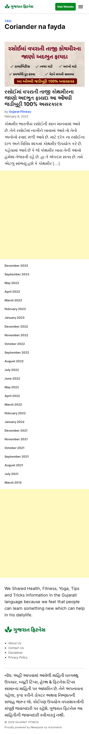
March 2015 (13, 482)
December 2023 (16, 265)
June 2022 (12, 378)
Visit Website (65, 6)
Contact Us (16, 648)
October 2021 (14, 448)
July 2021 (11, 474)
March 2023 (13, 300)
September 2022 (17, 352)
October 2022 (15, 344)
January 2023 (14, 317)
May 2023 (12, 283)
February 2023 (15, 309)
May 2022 (12, 387)
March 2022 (13, 404)
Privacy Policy (18, 657)
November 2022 (16, 335)
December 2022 (16, 326)
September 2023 (17, 274)
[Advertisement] (44, 214)
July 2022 (12, 370)
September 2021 (17, 456)
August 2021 (14, 465)
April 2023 (12, 291)
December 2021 (16, 430)
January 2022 (14, 422)
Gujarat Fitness (20, 111)
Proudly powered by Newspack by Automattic (33, 727)
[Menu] (81, 7)
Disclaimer (15, 652)
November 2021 (16, 439)
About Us (15, 643)
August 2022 (14, 361)
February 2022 (15, 413)
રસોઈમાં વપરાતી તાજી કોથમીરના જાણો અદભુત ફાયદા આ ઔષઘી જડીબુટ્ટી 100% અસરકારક (39, 98)
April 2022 (12, 396)
